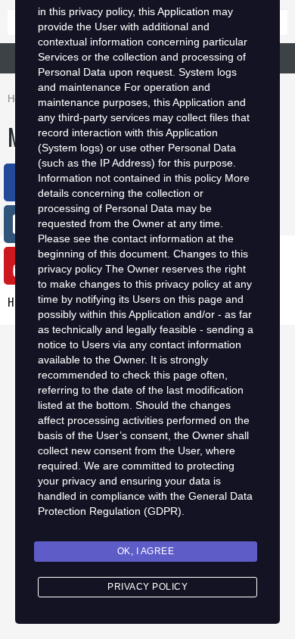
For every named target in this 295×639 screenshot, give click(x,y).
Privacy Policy (147, 586)
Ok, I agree (146, 551)
